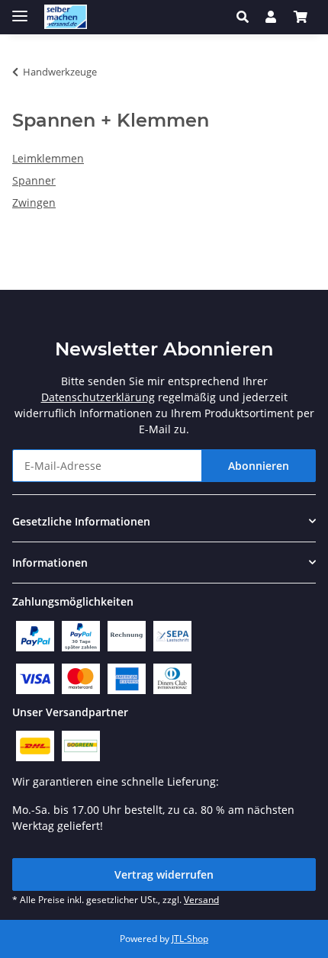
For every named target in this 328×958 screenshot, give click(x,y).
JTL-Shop (190, 938)
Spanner (34, 180)
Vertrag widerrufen (164, 874)
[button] (246, 17)
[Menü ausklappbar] (19, 9)
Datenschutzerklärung (98, 397)
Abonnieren (258, 465)
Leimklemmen (48, 158)
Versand (201, 899)
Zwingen (34, 202)
